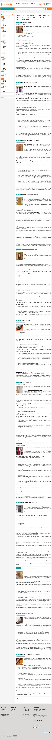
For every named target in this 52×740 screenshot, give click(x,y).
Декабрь (4, 42)
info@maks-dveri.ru (25, 711)
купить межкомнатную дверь (26, 185)
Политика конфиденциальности (38, 725)
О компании (3, 0)
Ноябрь (4, 29)
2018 (2, 87)
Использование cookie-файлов (38, 722)
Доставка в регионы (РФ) (5, 714)
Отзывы (2, 717)
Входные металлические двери (30, 86)
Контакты (2, 716)
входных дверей (27, 496)
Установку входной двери (20, 372)
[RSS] (12, 14)
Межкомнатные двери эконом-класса (29, 194)
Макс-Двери (3, 93)
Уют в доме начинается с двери (28, 567)
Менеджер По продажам (21, 24)
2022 (2, 71)
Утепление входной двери (27, 613)
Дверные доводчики (25, 320)
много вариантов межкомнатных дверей (35, 390)
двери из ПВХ (41, 394)
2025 (2, 27)
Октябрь (4, 30)
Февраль (4, 25)
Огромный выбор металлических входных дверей (24, 584)
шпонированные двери (35, 212)
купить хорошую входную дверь (24, 643)
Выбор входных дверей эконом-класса (29, 502)
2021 (2, 75)
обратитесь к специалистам (20, 67)
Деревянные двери (19, 266)
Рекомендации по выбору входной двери (30, 654)
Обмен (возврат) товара (4, 715)
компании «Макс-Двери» (21, 560)
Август (4, 18)
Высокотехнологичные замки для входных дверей (32, 443)
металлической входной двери (38, 660)
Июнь (4, 20)
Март (4, 24)
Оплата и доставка (15, 0)
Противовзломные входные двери (29, 82)
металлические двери (24, 561)
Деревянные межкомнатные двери (29, 249)
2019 (2, 83)
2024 (2, 41)
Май (3, 21)
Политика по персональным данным (39, 723)
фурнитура (26, 326)
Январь (4, 26)
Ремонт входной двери (26, 22)
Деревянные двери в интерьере (21, 314)
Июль (4, 19)
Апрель (4, 37)
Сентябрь (4, 31)
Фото (12, 710)
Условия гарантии (22, 0)
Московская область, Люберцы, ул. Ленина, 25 (26, 3)
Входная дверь (43, 325)
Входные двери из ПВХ (26, 382)
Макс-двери (28, 690)
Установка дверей (8, 0)
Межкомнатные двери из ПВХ (21, 430)
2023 (2, 57)
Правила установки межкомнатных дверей (30, 140)
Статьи (12, 711)
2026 (2, 16)
